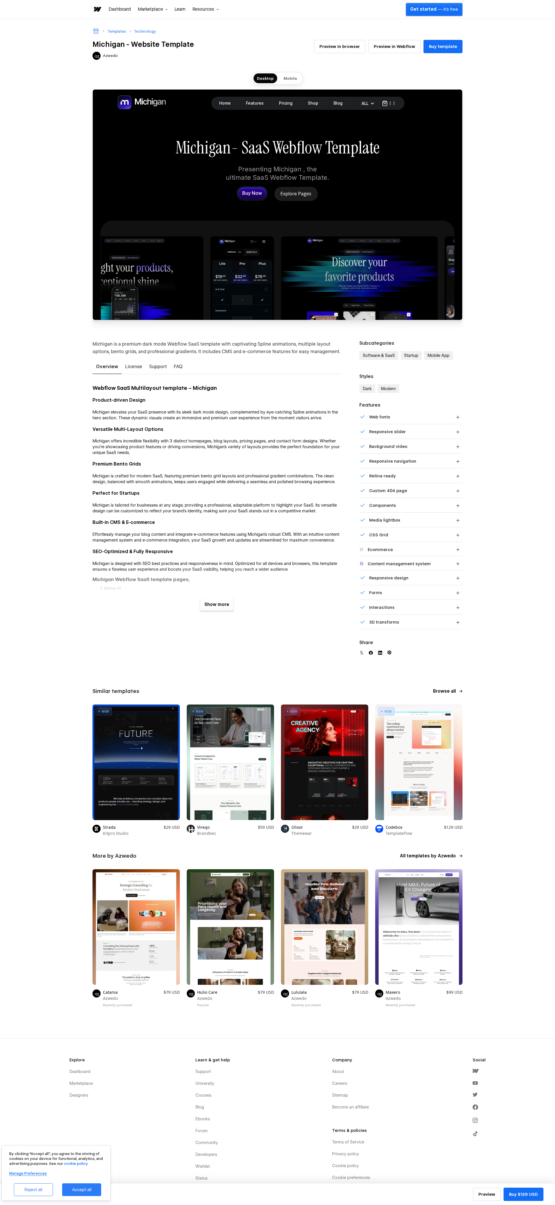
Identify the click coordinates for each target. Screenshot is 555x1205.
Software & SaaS (379, 355)
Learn (180, 9)
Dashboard (120, 9)
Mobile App (438, 355)
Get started (434, 9)
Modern (388, 388)
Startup (411, 355)
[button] (153, 9)
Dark (367, 388)
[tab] (107, 367)
